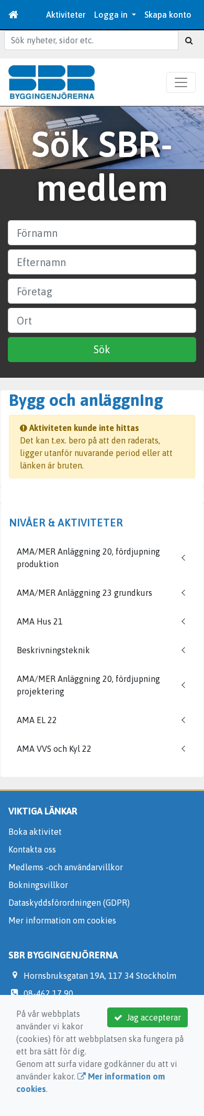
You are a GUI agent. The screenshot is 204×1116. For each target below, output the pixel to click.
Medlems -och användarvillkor (65, 867)
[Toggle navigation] (181, 82)
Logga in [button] (112, 14)
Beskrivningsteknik (53, 650)
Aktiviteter (66, 14)
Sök (102, 349)
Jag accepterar (151, 1017)
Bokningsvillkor (38, 885)
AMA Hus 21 (40, 621)
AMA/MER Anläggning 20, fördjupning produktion (88, 558)
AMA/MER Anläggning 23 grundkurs (84, 592)
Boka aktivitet (35, 831)
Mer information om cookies (62, 920)
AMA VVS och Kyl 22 (54, 748)
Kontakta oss (32, 849)
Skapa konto (167, 14)
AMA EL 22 (37, 720)
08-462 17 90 (48, 993)
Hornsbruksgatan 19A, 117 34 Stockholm (100, 975)
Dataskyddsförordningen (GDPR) (69, 902)
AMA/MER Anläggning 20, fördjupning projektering (88, 685)
